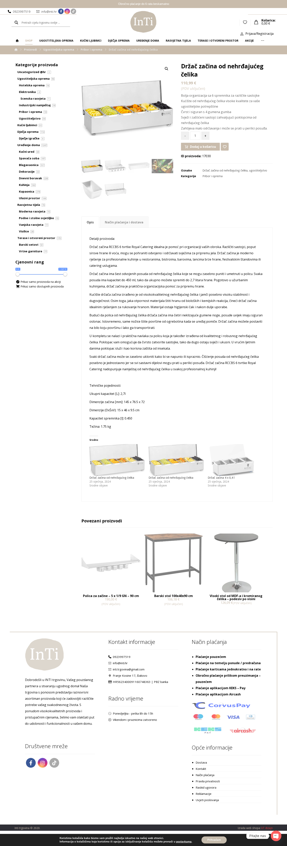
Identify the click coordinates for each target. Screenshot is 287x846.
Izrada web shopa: (249, 828)
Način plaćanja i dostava (124, 222)
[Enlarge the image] (166, 68)
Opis (90, 222)
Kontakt (201, 769)
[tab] (90, 222)
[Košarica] (256, 22)
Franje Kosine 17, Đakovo (130, 675)
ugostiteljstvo (258, 170)
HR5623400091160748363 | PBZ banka (140, 682)
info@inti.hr (120, 663)
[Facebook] (61, 11)
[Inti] (16, 49)
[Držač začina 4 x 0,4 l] (235, 460)
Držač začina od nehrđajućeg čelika (225, 170)
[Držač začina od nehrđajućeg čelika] (117, 460)
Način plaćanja (205, 775)
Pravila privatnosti (208, 781)
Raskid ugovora (206, 787)
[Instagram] (67, 11)
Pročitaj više (158, 612)
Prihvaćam (214, 840)
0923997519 (121, 657)
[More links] (262, 41)
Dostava (201, 762)
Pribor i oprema (212, 176)
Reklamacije (203, 794)
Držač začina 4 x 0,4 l (221, 477)
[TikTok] (73, 11)
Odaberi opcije (222, 611)
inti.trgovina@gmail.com (128, 669)
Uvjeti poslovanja (207, 800)
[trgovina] (143, 22)
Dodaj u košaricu (203, 147)
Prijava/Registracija (259, 33)
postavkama (184, 841)
